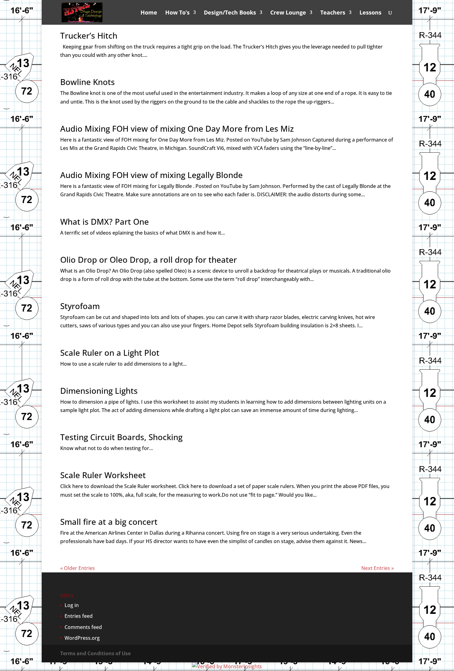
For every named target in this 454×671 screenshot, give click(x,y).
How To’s (177, 13)
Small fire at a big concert (109, 521)
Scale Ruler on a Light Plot (109, 352)
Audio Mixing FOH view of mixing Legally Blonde (151, 174)
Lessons (370, 13)
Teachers (332, 13)
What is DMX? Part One (104, 221)
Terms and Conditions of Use (95, 653)
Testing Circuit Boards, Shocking (121, 437)
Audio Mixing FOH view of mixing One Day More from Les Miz (177, 128)
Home (149, 13)
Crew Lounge (288, 13)
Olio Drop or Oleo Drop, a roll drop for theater (148, 259)
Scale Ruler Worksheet (103, 475)
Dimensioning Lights (99, 390)
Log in (72, 605)
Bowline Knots (87, 81)
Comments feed (83, 627)
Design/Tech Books (230, 13)
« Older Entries (77, 568)
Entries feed (79, 616)
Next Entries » (377, 568)
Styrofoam (80, 306)
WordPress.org (82, 638)
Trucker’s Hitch (88, 35)
